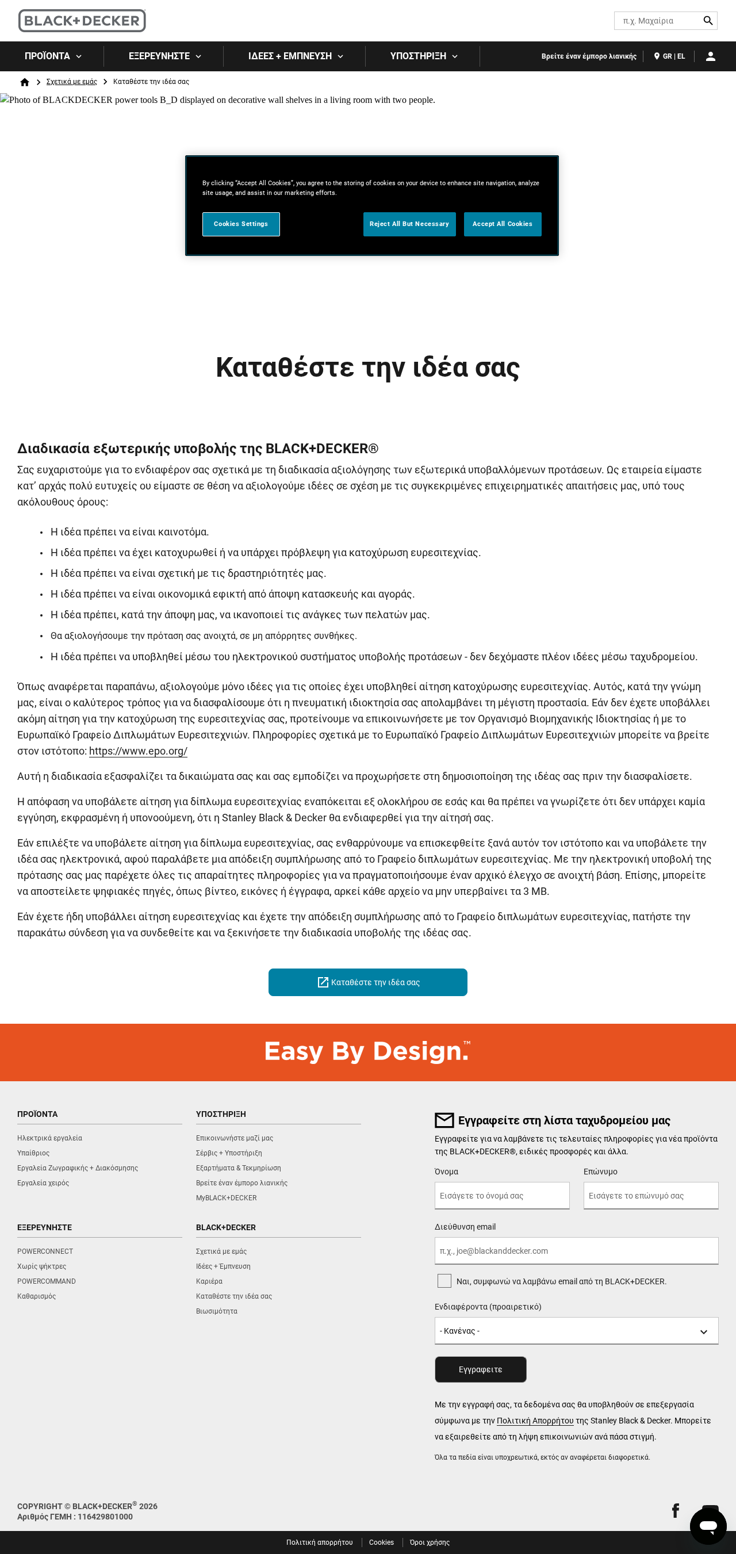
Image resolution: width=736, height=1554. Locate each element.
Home (24, 82)
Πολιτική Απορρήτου (535, 1420)
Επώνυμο (601, 1171)
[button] (675, 1510)
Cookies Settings (241, 224)
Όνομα (446, 1171)
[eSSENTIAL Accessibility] (585, 20)
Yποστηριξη (418, 56)
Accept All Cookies (502, 224)
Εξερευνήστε (159, 56)
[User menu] (711, 56)
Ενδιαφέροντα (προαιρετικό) (488, 1306)
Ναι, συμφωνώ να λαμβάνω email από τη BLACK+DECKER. (562, 1281)
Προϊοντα (47, 56)
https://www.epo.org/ (138, 751)
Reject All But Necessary (410, 224)
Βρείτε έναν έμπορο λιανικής (589, 56)
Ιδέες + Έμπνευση (290, 56)
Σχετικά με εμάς (72, 82)
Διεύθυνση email (465, 1226)
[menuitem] (52, 56)
